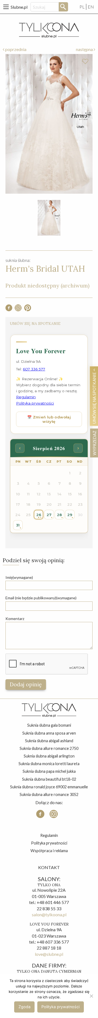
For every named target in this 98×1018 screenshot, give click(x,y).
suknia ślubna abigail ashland (49, 740)
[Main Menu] (6, 7)
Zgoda (24, 1006)
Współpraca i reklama (49, 850)
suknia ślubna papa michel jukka (49, 771)
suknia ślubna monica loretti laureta (49, 763)
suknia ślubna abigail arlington (49, 756)
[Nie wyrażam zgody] (91, 996)
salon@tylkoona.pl (49, 914)
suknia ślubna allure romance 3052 (49, 794)
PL (82, 6)
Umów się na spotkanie (94, 397)
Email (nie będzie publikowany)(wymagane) (40, 597)
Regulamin (49, 835)
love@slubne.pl (49, 954)
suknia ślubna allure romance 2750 (49, 748)
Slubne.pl (19, 7)
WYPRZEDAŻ (94, 443)
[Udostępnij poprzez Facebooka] (8, 309)
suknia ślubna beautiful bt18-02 (49, 779)
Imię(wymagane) (19, 577)
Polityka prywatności (49, 843)
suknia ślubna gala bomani (49, 725)
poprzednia (15, 49)
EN (91, 6)
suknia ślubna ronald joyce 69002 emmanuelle (49, 787)
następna (85, 49)
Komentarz (14, 618)
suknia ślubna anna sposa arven (49, 733)
